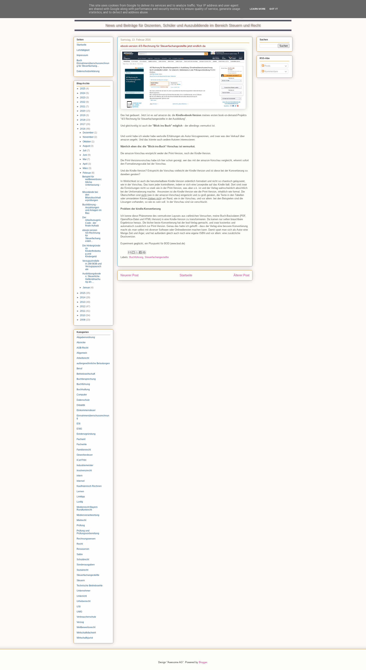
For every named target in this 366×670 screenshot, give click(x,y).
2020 (83, 111)
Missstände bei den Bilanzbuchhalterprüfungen (91, 196)
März (85, 168)
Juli (85, 150)
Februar (87, 173)
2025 (83, 88)
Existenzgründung (86, 434)
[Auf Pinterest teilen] (144, 252)
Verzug (80, 622)
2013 (83, 302)
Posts (267, 66)
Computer (82, 394)
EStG (79, 428)
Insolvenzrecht (84, 470)
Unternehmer (83, 590)
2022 (83, 102)
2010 (83, 315)
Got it (273, 8)
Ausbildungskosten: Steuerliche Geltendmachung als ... (91, 277)
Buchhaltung (83, 389)
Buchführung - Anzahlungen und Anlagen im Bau (91, 208)
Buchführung (136, 257)
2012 (83, 306)
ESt (78, 423)
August (87, 146)
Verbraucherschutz (86, 617)
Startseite (186, 275)
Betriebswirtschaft (86, 374)
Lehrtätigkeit (83, 50)
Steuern (81, 580)
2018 (83, 120)
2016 (83, 128)
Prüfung (81, 525)
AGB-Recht (82, 347)
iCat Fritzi (81, 460)
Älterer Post (241, 275)
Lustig (80, 501)
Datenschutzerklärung (88, 71)
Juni (85, 155)
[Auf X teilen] (137, 252)
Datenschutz (83, 400)
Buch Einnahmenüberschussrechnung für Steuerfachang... (93, 63)
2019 (83, 115)
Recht (80, 544)
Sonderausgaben (86, 564)
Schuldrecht (83, 559)
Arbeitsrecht (83, 358)
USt (78, 606)
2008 (83, 319)
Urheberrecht (83, 601)
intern (80, 475)
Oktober (87, 141)
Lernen (80, 491)
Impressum (82, 55)
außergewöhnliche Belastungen (93, 363)
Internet (80, 481)
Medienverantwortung (88, 515)
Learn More (258, 8)
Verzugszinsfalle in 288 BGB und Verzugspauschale (92, 265)
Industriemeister (85, 465)
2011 (83, 311)
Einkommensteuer (86, 410)
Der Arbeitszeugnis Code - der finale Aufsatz (91, 221)
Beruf (79, 368)
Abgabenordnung (86, 337)
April (85, 164)
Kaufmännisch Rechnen (89, 486)
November (88, 137)
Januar (87, 287)
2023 (83, 97)
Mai (85, 159)
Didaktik (81, 405)
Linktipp (81, 496)
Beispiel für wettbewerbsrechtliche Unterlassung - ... (92, 182)
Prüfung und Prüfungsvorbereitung (88, 532)
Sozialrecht (82, 570)
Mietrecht (81, 520)
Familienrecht (84, 449)
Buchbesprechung (86, 379)
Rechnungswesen (86, 538)
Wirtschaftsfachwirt (86, 632)
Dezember (88, 132)
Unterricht (82, 596)
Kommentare (271, 71)
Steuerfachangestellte (157, 257)
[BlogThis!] (133, 252)
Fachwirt (81, 439)
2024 (83, 93)
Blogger (203, 662)
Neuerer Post (129, 275)
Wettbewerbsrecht (86, 627)
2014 (83, 297)
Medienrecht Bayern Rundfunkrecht (87, 508)
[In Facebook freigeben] (140, 252)
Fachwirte (82, 444)
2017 (83, 124)
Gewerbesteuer (85, 455)
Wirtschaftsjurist (85, 637)
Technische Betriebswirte (90, 585)
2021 (83, 106)
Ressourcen (83, 549)
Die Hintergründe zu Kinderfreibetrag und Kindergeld (91, 251)
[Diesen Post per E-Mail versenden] (130, 252)
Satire (80, 554)
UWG (79, 611)
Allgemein (82, 353)
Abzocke (81, 342)
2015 (83, 293)
